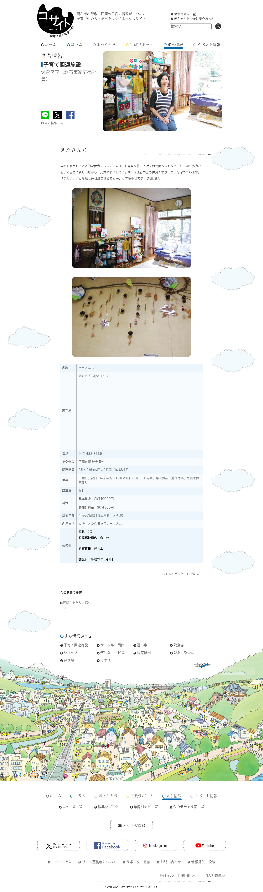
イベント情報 (208, 44)
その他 (105, 660)
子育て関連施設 (76, 645)
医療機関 (144, 652)
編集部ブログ (108, 807)
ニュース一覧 (72, 807)
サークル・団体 (112, 645)
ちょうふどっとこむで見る (180, 573)
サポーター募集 (138, 862)
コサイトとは (61, 862)
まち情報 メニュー (58, 123)
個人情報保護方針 (216, 875)
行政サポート (141, 44)
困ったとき (106, 44)
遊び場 (69, 660)
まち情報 (175, 44)
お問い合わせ (170, 862)
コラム (76, 44)
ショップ (70, 652)
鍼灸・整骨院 (183, 652)
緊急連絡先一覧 (185, 14)
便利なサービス (112, 652)
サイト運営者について (99, 862)
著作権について (190, 875)
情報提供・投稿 (203, 862)
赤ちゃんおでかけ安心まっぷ (194, 18)
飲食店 (178, 645)
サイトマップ (167, 875)
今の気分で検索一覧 (188, 807)
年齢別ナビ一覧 (146, 807)
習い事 (142, 645)
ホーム (51, 44)
